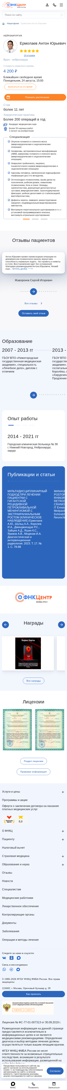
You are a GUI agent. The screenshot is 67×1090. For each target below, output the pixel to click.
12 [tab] (41, 291)
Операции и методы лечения (20, 939)
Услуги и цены (11, 791)
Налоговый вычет (13, 847)
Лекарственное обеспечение (20, 906)
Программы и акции (14, 800)
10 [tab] (37, 291)
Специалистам (11, 889)
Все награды (33, 680)
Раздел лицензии (33, 761)
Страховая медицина (15, 856)
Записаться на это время (20, 87)
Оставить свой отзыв (33, 313)
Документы (9, 922)
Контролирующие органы (18, 914)
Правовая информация (33, 771)
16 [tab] (49, 291)
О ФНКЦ (7, 830)
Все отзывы (31, 303)
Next (33, 291)
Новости (7, 881)
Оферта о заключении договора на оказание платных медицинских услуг (30, 808)
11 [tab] (39, 291)
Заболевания (10, 931)
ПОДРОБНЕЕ (18, 1010)
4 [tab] (43, 394)
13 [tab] (43, 291)
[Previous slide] (5, 624)
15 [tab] (47, 291)
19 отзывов (29, 55)
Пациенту (8, 839)
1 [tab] (29, 394)
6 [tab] (29, 291)
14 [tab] (45, 291)
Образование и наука (15, 864)
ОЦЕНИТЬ (29, 1010)
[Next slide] (61, 624)
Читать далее (19, 269)
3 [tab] (41, 394)
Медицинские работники (17, 897)
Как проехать (33, 994)
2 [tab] (39, 394)
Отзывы (7, 872)
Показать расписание (37, 97)
